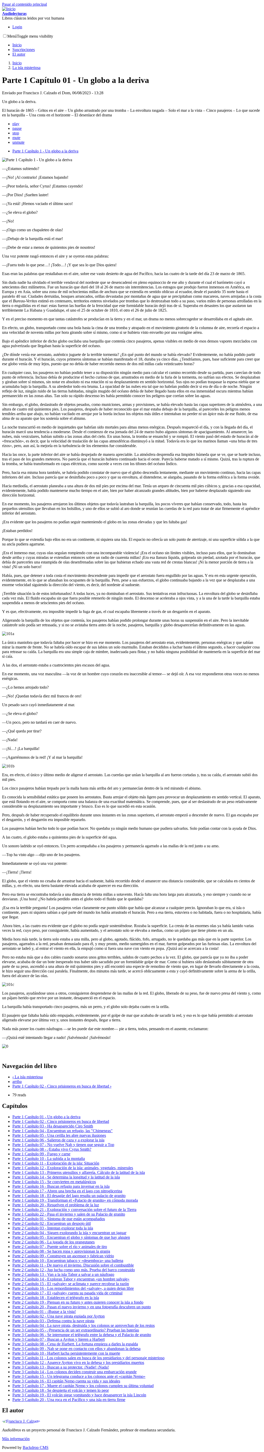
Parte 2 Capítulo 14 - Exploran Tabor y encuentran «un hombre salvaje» (70, 1279)
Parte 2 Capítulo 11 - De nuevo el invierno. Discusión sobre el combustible (73, 1265)
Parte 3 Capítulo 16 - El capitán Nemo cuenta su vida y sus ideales (66, 1381)
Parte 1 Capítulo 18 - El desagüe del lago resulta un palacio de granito (69, 1195)
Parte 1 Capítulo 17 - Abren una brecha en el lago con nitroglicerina (67, 1191)
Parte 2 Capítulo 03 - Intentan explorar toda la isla (52, 1228)
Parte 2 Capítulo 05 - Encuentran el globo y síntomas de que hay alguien (71, 1237)
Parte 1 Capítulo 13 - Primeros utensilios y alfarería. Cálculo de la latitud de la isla (78, 1172)
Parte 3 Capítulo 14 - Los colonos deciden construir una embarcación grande (74, 1372)
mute (16, 137)
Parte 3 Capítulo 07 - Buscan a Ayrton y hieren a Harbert (58, 1339)
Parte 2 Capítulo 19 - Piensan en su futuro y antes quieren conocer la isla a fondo (77, 1302)
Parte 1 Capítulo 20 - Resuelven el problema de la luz (55, 1205)
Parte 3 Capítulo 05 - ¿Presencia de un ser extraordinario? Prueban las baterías (75, 1330)
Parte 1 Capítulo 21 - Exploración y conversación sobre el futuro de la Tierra (74, 1209)
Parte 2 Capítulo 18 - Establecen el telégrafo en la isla (55, 1297)
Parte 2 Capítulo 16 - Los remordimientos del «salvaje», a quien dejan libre (73, 1288)
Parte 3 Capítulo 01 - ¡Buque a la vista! (44, 1311)
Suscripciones (23, 49)
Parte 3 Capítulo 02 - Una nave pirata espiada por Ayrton (58, 1316)
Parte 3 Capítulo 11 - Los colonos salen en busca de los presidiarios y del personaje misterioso (88, 1358)
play (15, 124)
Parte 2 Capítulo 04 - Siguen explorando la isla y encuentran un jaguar (69, 1233)
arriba (17, 1081)
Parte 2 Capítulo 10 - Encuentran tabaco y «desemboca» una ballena (67, 1260)
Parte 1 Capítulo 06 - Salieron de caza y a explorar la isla (58, 1140)
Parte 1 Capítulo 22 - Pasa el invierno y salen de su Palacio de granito (68, 1214)
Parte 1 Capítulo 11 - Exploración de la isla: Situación (55, 1163)
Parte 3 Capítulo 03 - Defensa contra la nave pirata (53, 1321)
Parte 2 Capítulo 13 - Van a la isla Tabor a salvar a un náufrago (63, 1274)
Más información (16, 1439)
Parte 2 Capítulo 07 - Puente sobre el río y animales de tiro (59, 1246)
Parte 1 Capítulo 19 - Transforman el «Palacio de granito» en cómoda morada (75, 1200)
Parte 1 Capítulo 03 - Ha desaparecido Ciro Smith (52, 1126)
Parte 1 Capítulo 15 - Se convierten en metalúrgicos (54, 1182)
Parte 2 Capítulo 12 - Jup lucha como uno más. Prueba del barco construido (73, 1270)
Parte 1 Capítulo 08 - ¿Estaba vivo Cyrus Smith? (51, 1149)
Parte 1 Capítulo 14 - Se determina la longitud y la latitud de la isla (66, 1177)
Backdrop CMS (35, 1447)
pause (17, 128)
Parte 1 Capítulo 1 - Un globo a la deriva (45, 151)
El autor (18, 54)
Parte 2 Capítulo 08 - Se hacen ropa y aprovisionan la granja (61, 1251)
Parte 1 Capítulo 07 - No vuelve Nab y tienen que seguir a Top (63, 1144)
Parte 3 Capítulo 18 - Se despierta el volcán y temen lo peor (60, 1390)
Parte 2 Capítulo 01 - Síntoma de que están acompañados (58, 1219)
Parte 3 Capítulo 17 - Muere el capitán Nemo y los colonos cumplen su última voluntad (83, 1385)
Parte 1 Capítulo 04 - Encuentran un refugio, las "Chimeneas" (62, 1131)
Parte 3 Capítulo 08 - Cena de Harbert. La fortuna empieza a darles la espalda (75, 1344)
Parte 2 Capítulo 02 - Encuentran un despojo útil (51, 1223)
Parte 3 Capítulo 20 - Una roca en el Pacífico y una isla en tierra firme (68, 1399)
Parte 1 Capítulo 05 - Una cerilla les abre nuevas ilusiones (59, 1135)
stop (15, 133)
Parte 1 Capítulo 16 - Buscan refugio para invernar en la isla (61, 1186)
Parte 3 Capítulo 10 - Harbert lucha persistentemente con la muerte (66, 1353)
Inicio (17, 45)
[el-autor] (21, 1421)
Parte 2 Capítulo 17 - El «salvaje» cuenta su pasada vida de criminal (67, 1293)
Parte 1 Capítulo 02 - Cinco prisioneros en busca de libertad (61, 1086)
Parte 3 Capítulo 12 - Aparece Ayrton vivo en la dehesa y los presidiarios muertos (78, 1362)
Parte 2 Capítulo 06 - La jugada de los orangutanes (53, 1242)
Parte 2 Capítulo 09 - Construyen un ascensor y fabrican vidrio (63, 1256)
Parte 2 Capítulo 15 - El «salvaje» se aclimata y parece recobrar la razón (70, 1284)
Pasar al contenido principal (24, 4)
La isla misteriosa (26, 67)
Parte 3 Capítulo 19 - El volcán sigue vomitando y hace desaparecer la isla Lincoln (79, 1395)
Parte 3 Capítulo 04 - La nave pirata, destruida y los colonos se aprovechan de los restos (83, 1325)
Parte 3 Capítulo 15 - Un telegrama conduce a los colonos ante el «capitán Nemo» (78, 1376)
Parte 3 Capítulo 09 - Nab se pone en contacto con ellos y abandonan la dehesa (76, 1348)
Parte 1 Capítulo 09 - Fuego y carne (41, 1154)
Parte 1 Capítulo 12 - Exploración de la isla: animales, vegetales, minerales (72, 1168)
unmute (18, 142)
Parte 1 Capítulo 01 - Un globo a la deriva (46, 1117)
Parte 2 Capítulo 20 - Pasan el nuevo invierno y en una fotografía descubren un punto (81, 1307)
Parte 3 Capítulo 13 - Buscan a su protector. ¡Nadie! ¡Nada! (60, 1367)
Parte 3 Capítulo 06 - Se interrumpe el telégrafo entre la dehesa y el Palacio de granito (81, 1335)
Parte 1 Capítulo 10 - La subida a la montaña (48, 1158)
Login (17, 27)
